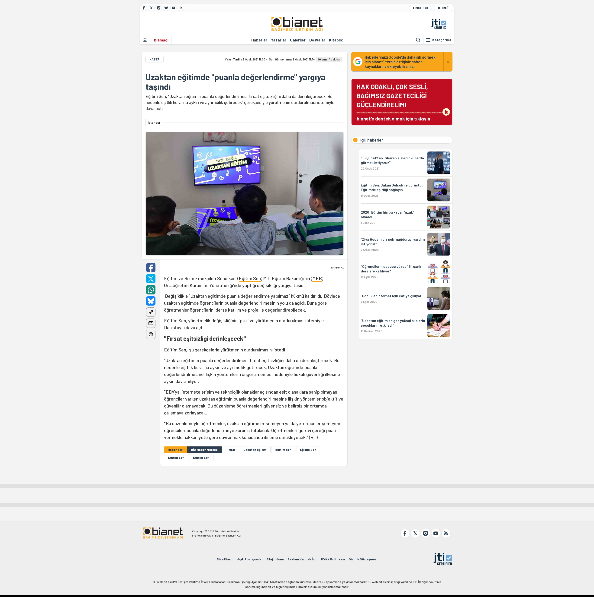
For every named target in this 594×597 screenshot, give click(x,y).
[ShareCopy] (150, 312)
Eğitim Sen (250, 278)
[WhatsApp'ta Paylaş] (150, 289)
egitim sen (283, 450)
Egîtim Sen (176, 457)
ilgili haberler (371, 139)
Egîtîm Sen (201, 457)
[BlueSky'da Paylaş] (150, 301)
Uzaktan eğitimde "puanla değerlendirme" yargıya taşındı (235, 82)
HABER (154, 59)
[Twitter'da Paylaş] (150, 278)
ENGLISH (420, 8)
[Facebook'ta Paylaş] (150, 267)
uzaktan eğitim (255, 450)
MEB (317, 278)
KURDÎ (443, 8)
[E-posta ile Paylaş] (150, 323)
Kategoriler (441, 40)
